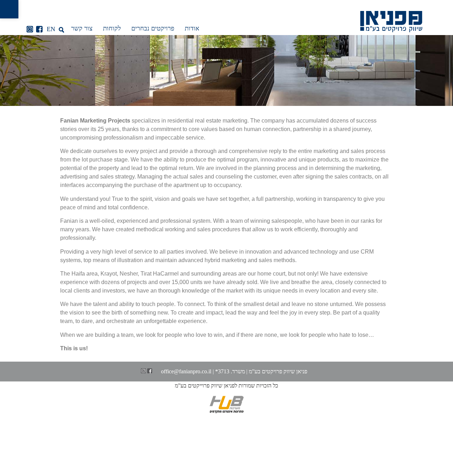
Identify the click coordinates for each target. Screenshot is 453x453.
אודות (192, 28)
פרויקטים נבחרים (152, 28)
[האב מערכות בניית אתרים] (226, 411)
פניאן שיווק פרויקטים (284, 371)
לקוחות (112, 28)
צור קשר (81, 28)
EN (51, 29)
